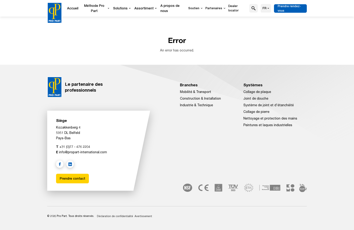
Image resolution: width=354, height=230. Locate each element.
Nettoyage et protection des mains (270, 118)
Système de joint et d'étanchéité (268, 105)
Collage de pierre (256, 112)
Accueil (72, 8)
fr (264, 8)
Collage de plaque (257, 92)
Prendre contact (72, 178)
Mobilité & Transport (195, 92)
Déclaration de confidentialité (115, 216)
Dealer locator (233, 8)
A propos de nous (170, 8)
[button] (253, 8)
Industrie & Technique (196, 105)
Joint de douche (255, 98)
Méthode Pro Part (94, 8)
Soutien (193, 8)
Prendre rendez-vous (289, 8)
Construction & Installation (200, 98)
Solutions (120, 8)
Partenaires (213, 8)
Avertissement (143, 216)
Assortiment (144, 8)
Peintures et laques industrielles (267, 125)
